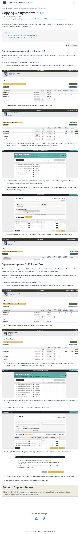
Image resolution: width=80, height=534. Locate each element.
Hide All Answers (71, 45)
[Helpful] (37, 519)
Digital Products (13, 8)
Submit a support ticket (21, 492)
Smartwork (42, 8)
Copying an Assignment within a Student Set (22, 35)
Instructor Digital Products (29, 8)
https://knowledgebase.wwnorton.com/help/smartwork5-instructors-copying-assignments (39, 19)
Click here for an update (30, 494)
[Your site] (20, 1)
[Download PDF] (38, 13)
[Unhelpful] (43, 519)
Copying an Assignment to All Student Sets (22, 37)
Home (3, 8)
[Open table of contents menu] (4, 2)
